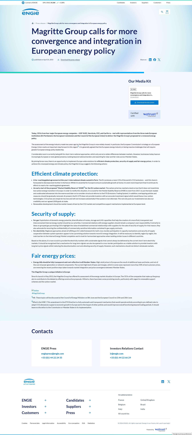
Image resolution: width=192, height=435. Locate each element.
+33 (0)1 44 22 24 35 (51, 357)
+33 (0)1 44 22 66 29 (120, 357)
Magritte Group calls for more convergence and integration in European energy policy (141, 94)
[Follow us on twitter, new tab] (169, 381)
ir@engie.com (116, 353)
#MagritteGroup (38, 293)
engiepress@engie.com (52, 353)
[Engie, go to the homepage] (29, 382)
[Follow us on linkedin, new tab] (162, 381)
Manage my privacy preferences (182, 434)
